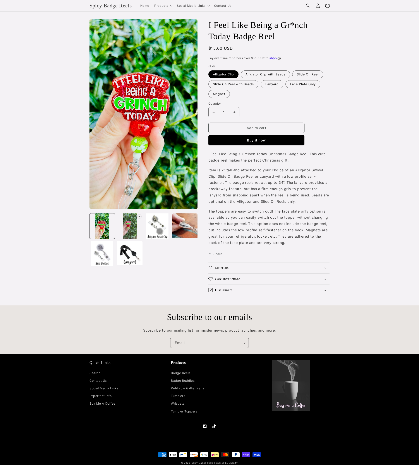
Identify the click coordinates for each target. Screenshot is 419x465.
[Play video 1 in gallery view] (129, 226)
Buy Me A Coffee (102, 403)
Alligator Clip (223, 74)
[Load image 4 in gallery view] (102, 253)
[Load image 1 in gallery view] (102, 226)
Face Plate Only (303, 84)
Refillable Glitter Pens (187, 388)
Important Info (100, 396)
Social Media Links (103, 388)
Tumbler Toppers (184, 411)
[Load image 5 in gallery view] (129, 253)
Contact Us (98, 380)
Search (94, 373)
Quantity (214, 103)
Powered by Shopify (226, 463)
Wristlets (177, 403)
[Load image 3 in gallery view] (184, 226)
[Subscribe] (244, 343)
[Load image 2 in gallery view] (157, 226)
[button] (163, 5)
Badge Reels (180, 373)
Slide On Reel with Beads (233, 84)
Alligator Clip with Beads (265, 74)
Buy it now (256, 140)
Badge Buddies (182, 380)
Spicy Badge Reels (202, 463)
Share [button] (217, 254)
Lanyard (272, 84)
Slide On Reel (308, 74)
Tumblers (178, 396)
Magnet (219, 94)
